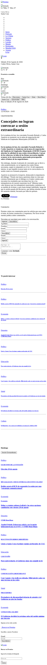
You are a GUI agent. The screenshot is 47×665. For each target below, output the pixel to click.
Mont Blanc (41, 97)
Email (3, 636)
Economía (4, 314)
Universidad (15, 99)
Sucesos (8, 38)
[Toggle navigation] (2, 4)
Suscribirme (6, 641)
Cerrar (4, 663)
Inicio (7, 32)
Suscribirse (13, 221)
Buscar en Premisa (8, 627)
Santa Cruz (26, 97)
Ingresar (4, 221)
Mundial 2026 (10, 48)
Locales (8, 42)
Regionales (9, 46)
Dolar (33, 97)
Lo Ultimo (9, 36)
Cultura (3, 421)
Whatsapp (13, 197)
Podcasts (8, 34)
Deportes (4, 330)
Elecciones (16, 97)
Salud (3, 391)
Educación (5, 361)
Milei (23, 99)
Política (8, 40)
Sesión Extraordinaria (9, 452)
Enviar (4, 253)
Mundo (8, 44)
